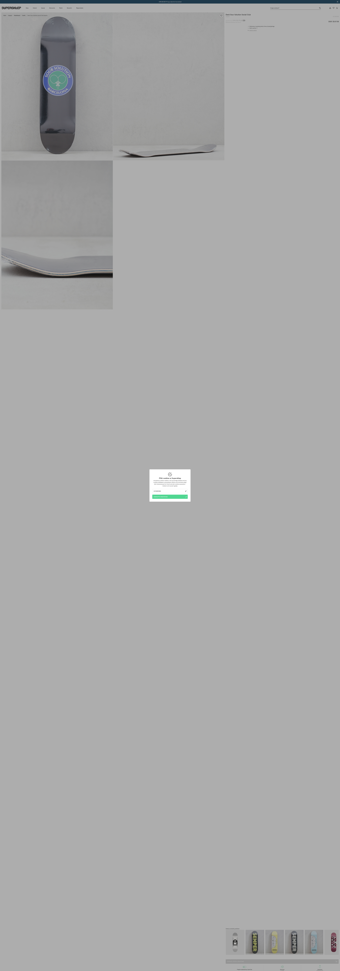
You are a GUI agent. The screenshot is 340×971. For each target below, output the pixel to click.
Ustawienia (157, 491)
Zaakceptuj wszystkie (161, 497)
